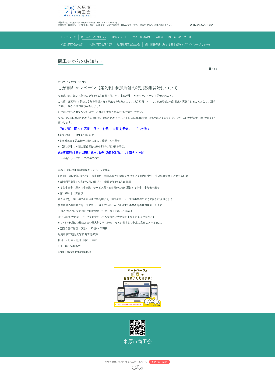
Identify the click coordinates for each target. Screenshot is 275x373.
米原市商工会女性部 (72, 44)
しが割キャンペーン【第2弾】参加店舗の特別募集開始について (118, 87)
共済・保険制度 (141, 37)
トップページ (68, 37)
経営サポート (119, 37)
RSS (214, 68)
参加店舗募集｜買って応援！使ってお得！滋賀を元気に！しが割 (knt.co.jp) (101, 152)
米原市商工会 (137, 341)
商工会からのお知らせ (94, 37)
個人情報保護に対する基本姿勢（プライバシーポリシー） (178, 44)
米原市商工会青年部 (100, 44)
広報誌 (159, 37)
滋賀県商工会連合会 (128, 44)
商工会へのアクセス (179, 37)
